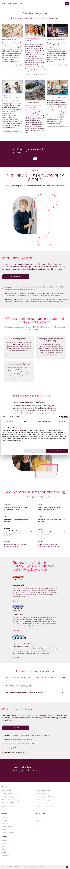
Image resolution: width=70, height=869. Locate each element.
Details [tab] (26, 421)
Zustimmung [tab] (9, 421)
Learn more (16, 601)
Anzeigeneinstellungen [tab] (43, 421)
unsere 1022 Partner (13, 430)
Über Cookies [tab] (61, 421)
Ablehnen (35, 451)
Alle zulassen (57, 451)
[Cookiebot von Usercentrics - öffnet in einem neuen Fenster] (60, 417)
